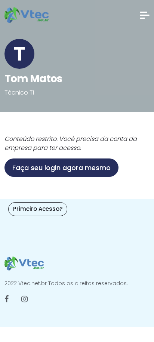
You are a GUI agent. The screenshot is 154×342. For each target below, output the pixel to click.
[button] (145, 15)
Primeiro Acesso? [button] (37, 209)
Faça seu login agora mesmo (61, 167)
